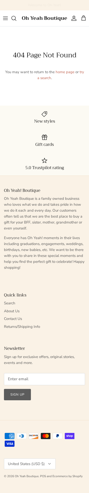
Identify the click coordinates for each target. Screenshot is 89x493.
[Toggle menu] (5, 18)
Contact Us (13, 318)
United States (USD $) (26, 463)
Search (9, 303)
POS (43, 476)
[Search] (16, 18)
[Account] (72, 18)
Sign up (17, 394)
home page (65, 71)
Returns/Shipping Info (22, 326)
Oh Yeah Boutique (27, 476)
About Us (12, 311)
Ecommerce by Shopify (67, 476)
